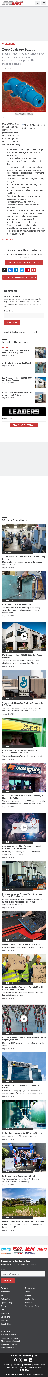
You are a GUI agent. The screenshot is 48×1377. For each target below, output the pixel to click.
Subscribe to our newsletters (24, 263)
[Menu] (43, 3)
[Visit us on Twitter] (20, 1360)
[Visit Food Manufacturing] (18, 1249)
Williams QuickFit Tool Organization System (21, 944)
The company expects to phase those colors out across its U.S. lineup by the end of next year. (21, 709)
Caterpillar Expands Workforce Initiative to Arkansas (20, 1086)
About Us (6, 1365)
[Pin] (27, 270)
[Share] (10, 270)
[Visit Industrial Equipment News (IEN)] (30, 1249)
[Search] (37, 3)
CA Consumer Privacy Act (34, 1367)
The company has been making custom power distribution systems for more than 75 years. (20, 661)
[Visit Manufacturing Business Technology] (30, 1253)
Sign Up (8, 1281)
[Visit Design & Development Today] (6, 1249)
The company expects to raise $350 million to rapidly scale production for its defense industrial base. (23, 802)
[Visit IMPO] (42, 1249)
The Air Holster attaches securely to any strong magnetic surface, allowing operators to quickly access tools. (21, 610)
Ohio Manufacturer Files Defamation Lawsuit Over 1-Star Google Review (21, 847)
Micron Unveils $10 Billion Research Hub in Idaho (23, 1221)
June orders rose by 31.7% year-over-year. (19, 1136)
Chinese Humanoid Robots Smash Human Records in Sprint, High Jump (24, 1039)
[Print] (4, 270)
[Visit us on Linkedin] (30, 1360)
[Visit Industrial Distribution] (6, 1253)
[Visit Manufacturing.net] (18, 1253)
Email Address (10, 311)
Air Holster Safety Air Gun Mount (16, 363)
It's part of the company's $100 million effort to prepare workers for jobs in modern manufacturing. (22, 1092)
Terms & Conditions (14, 1367)
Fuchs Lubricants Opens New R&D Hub (18, 1176)
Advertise (27, 1365)
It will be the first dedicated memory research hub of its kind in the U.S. (23, 1226)
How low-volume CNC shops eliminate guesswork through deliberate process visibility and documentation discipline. (22, 902)
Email (3, 1269)
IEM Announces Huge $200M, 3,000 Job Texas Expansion (17, 379)
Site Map (25, 1370)
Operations (8, 44)
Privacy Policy (39, 1365)
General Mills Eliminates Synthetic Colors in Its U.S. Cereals (17, 394)
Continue (12, 323)
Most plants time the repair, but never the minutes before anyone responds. (22, 563)
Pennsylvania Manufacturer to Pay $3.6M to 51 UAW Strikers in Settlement (22, 988)
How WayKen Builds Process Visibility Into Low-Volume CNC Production (22, 895)
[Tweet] (22, 270)
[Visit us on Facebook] (15, 1360)
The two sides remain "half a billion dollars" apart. (22, 756)
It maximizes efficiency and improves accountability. (23, 947)
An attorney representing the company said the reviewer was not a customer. (21, 853)
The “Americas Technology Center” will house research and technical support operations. (20, 1180)
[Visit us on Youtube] (25, 1360)
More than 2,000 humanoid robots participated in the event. (23, 1044)
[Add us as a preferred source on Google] (33, 270)
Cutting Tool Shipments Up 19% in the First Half (22, 1133)
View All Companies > (24, 425)
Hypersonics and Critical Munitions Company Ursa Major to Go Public (24, 797)
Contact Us (17, 1365)
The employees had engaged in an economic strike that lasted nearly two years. (22, 993)
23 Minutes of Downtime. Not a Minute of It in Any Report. (15, 351)
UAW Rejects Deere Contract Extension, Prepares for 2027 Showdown (19, 752)
